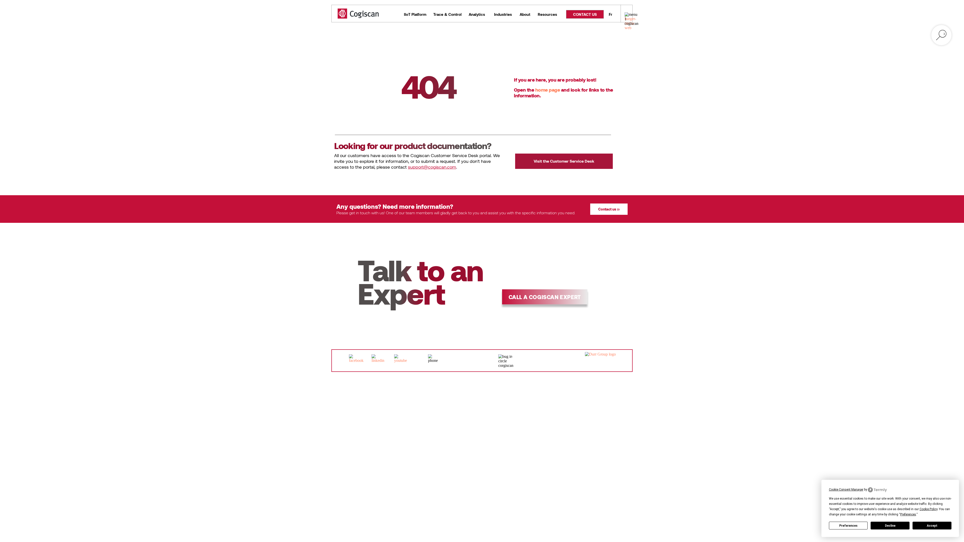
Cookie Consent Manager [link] (846, 489)
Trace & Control (447, 14)
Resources (547, 14)
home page (547, 90)
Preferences (848, 525)
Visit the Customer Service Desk (564, 161)
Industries (503, 14)
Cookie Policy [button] (928, 509)
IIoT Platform (415, 14)
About (525, 14)
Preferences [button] (908, 514)
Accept (932, 525)
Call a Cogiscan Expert (545, 297)
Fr (610, 14)
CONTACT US (585, 14)
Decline (890, 525)
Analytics (477, 14)
